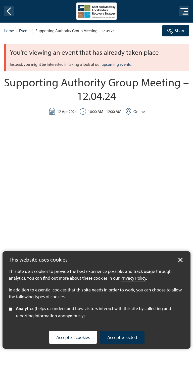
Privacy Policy (133, 278)
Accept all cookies (73, 337)
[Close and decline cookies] (180, 260)
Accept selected (122, 337)
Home (9, 30)
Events (24, 30)
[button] (9, 11)
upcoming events (116, 64)
